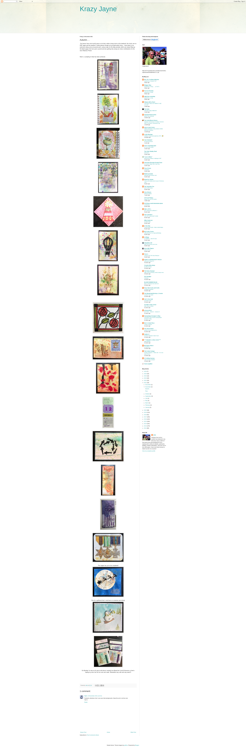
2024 (145, 376)
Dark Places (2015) (148, 306)
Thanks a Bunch (148, 324)
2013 (145, 426)
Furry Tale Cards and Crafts (151, 288)
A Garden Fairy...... (148, 300)
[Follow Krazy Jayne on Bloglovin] (150, 40)
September (148, 396)
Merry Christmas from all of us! (151, 283)
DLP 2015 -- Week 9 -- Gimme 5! (152, 311)
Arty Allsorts (147, 192)
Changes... (146, 278)
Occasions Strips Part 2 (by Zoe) (152, 164)
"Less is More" (148, 157)
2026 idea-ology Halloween (150, 110)
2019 (145, 412)
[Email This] (96, 685)
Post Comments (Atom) (93, 735)
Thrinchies (146, 169)
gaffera (126, 745)
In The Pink (147, 226)
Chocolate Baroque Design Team (153, 162)
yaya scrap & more (149, 127)
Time (146, 391)
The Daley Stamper (149, 271)
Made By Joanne (148, 179)
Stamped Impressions (150, 114)
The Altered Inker (149, 328)
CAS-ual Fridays (148, 198)
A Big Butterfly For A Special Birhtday (152, 233)
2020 (145, 410)
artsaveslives (148, 310)
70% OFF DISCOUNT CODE (151, 216)
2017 (145, 417)
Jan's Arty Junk (148, 299)
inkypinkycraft (148, 243)
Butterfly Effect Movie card (150, 175)
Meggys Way (147, 85)
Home (108, 732)
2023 (145, 378)
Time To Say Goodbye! (149, 359)
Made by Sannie (148, 174)
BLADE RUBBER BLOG (150, 282)
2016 (145, 419)
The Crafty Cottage (149, 351)
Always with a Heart (149, 102)
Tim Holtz (146, 109)
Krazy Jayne (98, 9)
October (147, 394)
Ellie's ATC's (147, 209)
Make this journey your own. (150, 244)
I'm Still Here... (147, 347)
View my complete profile (148, 451)
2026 (145, 371)
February (147, 405)
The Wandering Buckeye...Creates (153, 293)
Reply (85, 702)
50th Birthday (147, 341)
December (148, 384)
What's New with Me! (149, 116)
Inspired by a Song (148, 92)
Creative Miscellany (149, 265)
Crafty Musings (148, 134)
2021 (145, 382)
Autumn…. (148, 388)
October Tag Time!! (148, 294)
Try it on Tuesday (148, 90)
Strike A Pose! (147, 249)
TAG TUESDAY (148, 140)
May (146, 400)
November (148, 387)
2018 (145, 414)
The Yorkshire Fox (149, 186)
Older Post (133, 732)
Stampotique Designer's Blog (152, 316)
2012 (145, 428)
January (147, 407)
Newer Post (83, 732)
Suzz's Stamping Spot (150, 145)
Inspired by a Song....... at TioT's (151, 86)
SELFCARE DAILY (148, 188)
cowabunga (147, 204)
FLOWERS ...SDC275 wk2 (150, 238)
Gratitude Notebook (148, 289)
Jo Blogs (146, 237)
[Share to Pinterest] (103, 685)
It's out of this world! (148, 147)
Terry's (146, 254)
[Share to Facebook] (101, 685)
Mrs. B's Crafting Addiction (151, 79)
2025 (145, 373)
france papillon (148, 364)
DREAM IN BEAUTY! (149, 261)
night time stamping (149, 96)
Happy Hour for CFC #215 (150, 199)
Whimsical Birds (148, 193)
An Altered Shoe (148, 266)
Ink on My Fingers (149, 248)
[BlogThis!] (98, 685)
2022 (145, 380)
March (147, 403)
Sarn (85, 696)
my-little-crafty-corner (150, 304)
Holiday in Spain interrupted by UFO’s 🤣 (153, 136)
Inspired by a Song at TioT (150, 81)
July (146, 398)
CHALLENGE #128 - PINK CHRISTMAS (153, 227)
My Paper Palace (148, 345)
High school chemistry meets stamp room (154, 272)
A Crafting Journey (149, 358)
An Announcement (148, 141)
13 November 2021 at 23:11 (95, 696)
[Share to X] (100, 685)
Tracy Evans (147, 168)
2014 (145, 423)
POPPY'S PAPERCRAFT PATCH (153, 259)
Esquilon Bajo (147, 221)
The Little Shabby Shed (150, 151)
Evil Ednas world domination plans (153, 203)
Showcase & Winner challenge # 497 (152, 158)
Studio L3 (146, 334)
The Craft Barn (148, 214)
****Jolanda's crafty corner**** (152, 340)
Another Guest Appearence (150, 330)
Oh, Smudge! (147, 276)
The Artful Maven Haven (150, 120)
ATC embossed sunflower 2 (150, 210)
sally (154, 435)
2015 (145, 421)
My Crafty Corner (149, 231)
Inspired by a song (148, 97)
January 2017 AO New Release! (151, 255)
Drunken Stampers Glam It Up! (151, 335)
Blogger (137, 745)
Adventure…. (147, 152)
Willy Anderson (148, 220)
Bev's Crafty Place (149, 323)
